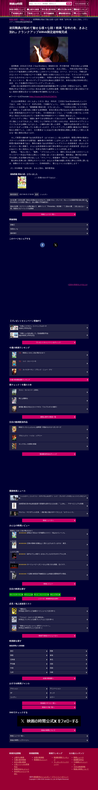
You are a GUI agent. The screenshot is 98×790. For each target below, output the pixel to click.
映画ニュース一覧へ (48, 214)
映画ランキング (81, 9)
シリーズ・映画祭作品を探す (48, 598)
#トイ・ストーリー (40, 594)
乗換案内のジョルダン (41, 777)
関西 (11, 655)
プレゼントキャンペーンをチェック (48, 342)
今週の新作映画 (50, 9)
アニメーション (55, 688)
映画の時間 (13, 19)
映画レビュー (48, 584)
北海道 (12, 659)
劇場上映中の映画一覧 (48, 417)
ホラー (52, 697)
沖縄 (51, 672)
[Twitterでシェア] (55, 245)
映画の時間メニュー (17, 9)
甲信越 (12, 664)
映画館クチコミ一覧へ (48, 703)
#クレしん (27, 594)
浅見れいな (14, 229)
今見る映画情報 (79, 767)
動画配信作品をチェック (48, 454)
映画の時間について (48, 730)
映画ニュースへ (48, 520)
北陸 (51, 664)
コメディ (13, 697)
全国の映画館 (39, 757)
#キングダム (54, 594)
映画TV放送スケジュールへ (48, 636)
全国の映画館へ (48, 678)
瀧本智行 (13, 233)
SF (11, 693)
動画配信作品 (66, 13)
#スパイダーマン (16, 594)
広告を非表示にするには (78, 285)
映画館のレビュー (40, 760)
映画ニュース (34, 13)
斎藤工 (12, 225)
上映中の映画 (34, 9)
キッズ (52, 693)
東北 (51, 659)
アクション (14, 688)
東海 (51, 655)
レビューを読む (81, 13)
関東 (51, 651)
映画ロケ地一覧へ (48, 707)
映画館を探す (18, 13)
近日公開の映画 (65, 9)
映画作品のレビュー (21, 769)
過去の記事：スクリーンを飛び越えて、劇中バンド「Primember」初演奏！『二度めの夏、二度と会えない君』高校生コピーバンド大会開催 (47, 207)
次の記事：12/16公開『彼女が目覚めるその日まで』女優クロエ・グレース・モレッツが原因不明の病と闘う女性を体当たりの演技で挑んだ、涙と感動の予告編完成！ (48, 201)
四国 (51, 668)
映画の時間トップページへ (19, 740)
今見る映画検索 (80, 4)
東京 (11, 651)
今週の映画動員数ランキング (20, 380)
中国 (11, 668)
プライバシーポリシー (60, 777)
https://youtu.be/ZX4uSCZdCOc (43, 96)
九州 (11, 672)
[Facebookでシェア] (42, 245)
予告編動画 (50, 13)
